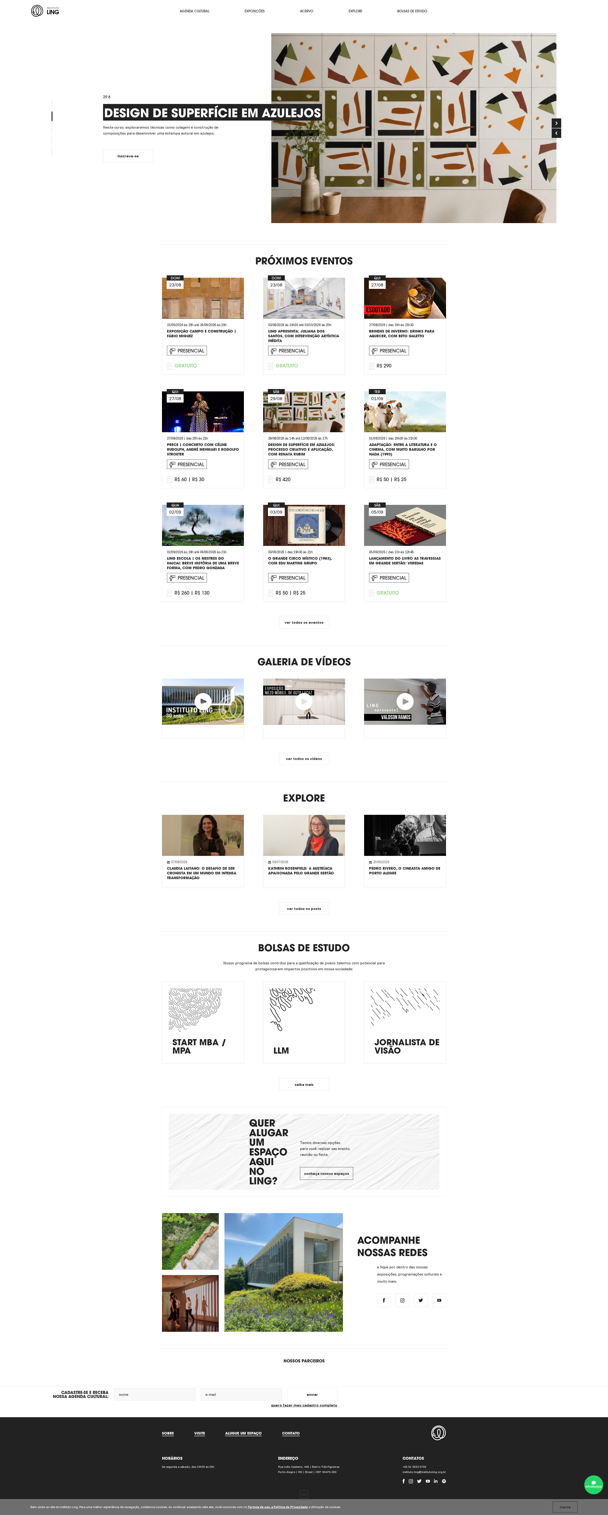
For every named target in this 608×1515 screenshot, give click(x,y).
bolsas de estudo (412, 11)
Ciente (565, 1507)
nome (123, 1394)
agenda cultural (194, 11)
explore (355, 11)
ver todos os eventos (304, 622)
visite (199, 1433)
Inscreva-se (128, 158)
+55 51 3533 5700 (414, 1466)
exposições (255, 11)
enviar (312, 1394)
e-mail (210, 1394)
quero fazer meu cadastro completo (304, 1405)
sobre (168, 1433)
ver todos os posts (304, 908)
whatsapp (593, 1486)
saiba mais (304, 1084)
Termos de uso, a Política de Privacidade (277, 1507)
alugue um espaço (243, 1433)
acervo (306, 11)
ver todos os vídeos (304, 758)
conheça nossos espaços (326, 1173)
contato (291, 1433)
